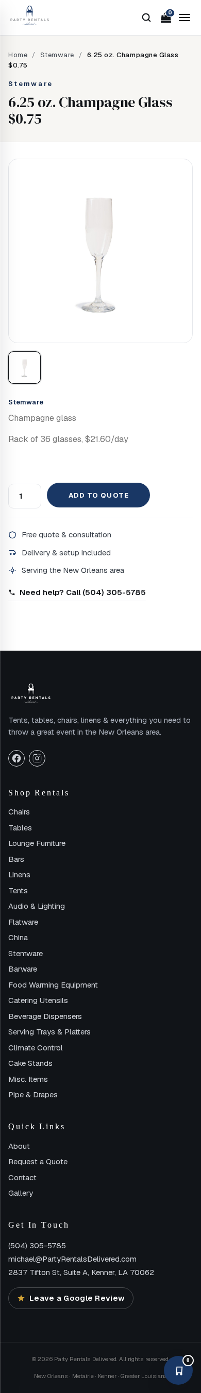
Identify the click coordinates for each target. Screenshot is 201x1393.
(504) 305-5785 (37, 1245)
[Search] (146, 17)
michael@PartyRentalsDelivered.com (72, 1259)
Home (17, 54)
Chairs (19, 812)
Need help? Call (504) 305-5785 (83, 592)
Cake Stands (30, 1063)
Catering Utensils (38, 1000)
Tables (20, 828)
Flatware (23, 922)
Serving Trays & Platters (49, 1032)
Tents (18, 890)
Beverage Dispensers (45, 1016)
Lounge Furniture (36, 843)
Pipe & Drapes (33, 1094)
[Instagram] (37, 758)
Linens (19, 874)
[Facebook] (16, 758)
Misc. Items (28, 1079)
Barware (22, 969)
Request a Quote (38, 1161)
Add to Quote (98, 495)
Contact (22, 1177)
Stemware (57, 54)
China (18, 937)
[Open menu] (185, 17)
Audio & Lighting (36, 906)
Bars (16, 859)
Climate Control (35, 1047)
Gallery (20, 1193)
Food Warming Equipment (53, 985)
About (19, 1146)
